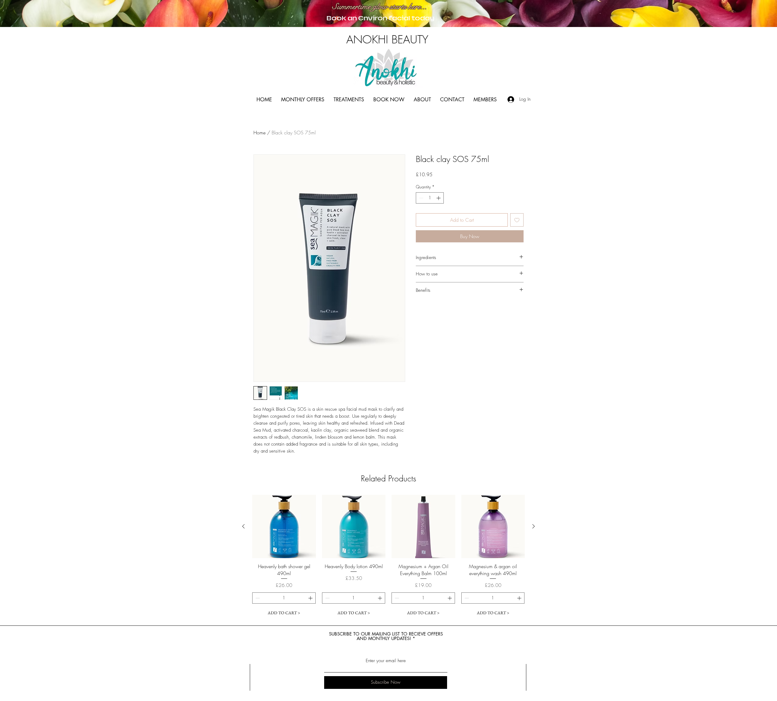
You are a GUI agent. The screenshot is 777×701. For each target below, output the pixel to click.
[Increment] (439, 198)
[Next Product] (533, 526)
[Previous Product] (243, 526)
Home (259, 132)
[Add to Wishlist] (517, 220)
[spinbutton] (429, 198)
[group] (388, 556)
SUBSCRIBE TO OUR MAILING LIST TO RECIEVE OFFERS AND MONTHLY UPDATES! (386, 636)
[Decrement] (420, 198)
